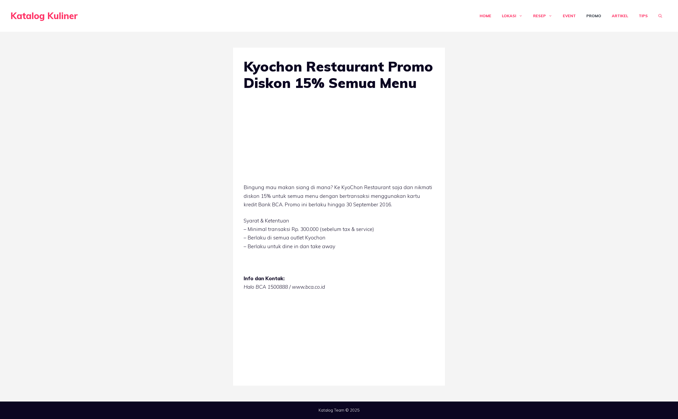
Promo (593, 16)
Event (569, 16)
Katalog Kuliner (44, 15)
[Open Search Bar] (660, 16)
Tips (643, 16)
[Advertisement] (339, 138)
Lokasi (509, 16)
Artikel (620, 16)
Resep (539, 16)
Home (485, 16)
